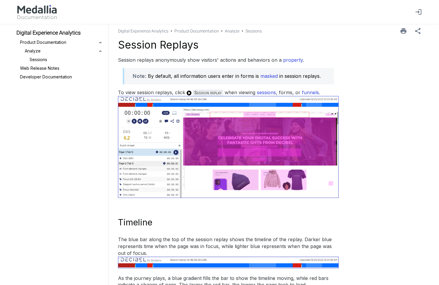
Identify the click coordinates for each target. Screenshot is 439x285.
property (293, 60)
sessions (266, 92)
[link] (37, 12)
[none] (418, 31)
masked (269, 76)
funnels (310, 92)
